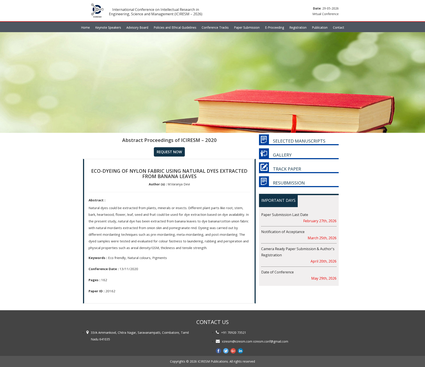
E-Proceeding (274, 27)
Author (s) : (158, 184)
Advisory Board (137, 27)
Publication (320, 27)
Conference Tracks (215, 27)
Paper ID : (96, 291)
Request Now (169, 151)
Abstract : (97, 200)
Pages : (94, 280)
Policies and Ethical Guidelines (175, 27)
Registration (298, 27)
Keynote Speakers (108, 27)
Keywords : (98, 257)
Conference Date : (104, 269)
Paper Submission (247, 27)
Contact (338, 27)
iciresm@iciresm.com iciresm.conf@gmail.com (255, 341)
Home (85, 27)
